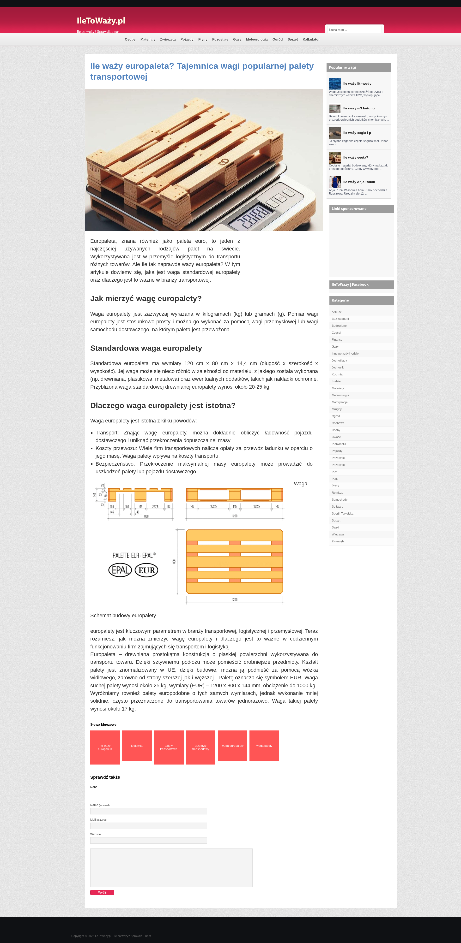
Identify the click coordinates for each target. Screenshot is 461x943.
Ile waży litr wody (357, 83)
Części (336, 332)
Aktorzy (336, 312)
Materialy (147, 39)
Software (337, 506)
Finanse (337, 339)
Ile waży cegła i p (357, 133)
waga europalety (232, 745)
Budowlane (339, 325)
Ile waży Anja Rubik (359, 182)
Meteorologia (257, 39)
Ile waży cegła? (355, 157)
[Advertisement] (279, 270)
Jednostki (338, 367)
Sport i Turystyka (342, 513)
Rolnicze (337, 492)
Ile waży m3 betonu (359, 108)
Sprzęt (293, 39)
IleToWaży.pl (103, 936)
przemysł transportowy (200, 747)
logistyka (137, 745)
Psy (334, 472)
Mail (98, 819)
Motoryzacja (340, 402)
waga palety (264, 745)
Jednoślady (339, 360)
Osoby (130, 39)
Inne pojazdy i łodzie (345, 353)
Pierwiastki (339, 444)
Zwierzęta (168, 39)
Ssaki (335, 527)
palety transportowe (168, 747)
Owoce (336, 437)
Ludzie (336, 381)
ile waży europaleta (105, 747)
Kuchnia (337, 374)
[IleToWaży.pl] (125, 21)
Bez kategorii (340, 318)
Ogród (278, 39)
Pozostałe (220, 39)
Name (99, 805)
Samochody (339, 499)
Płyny (202, 39)
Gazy (237, 39)
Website (95, 834)
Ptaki (335, 478)
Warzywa (338, 534)
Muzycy (337, 409)
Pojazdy (187, 39)
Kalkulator (311, 39)
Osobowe (338, 423)
